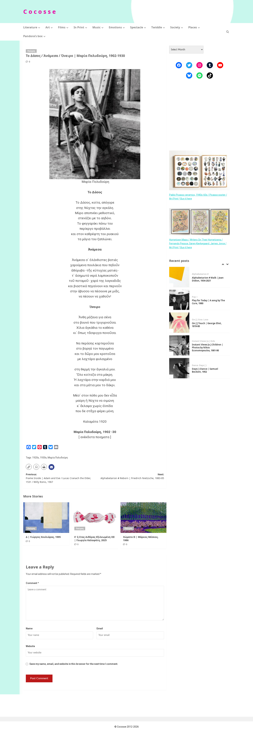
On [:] (194, 319)
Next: (132, 476)
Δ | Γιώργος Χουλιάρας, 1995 (43, 537)
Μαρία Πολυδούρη (58, 457)
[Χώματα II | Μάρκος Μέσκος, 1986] (143, 517)
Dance (195, 365)
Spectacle (136, 27)
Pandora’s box (33, 36)
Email (100, 628)
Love (205, 319)
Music (96, 27)
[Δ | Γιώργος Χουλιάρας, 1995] (46, 517)
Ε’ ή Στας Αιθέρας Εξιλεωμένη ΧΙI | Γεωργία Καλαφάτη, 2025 (94, 538)
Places (192, 27)
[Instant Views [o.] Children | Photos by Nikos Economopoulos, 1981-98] (179, 345)
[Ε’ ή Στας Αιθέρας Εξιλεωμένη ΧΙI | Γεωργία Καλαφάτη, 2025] (95, 517)
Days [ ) (203, 365)
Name (29, 628)
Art (47, 27)
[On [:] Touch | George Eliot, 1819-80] (179, 322)
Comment (32, 583)
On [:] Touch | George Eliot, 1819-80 (207, 325)
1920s (35, 457)
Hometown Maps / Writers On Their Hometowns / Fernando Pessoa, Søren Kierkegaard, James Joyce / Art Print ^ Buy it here (197, 243)
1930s (43, 457)
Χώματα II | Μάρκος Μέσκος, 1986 (140, 538)
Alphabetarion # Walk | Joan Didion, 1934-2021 (208, 279)
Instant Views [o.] (201, 341)
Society (175, 27)
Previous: (58, 478)
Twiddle (156, 27)
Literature (30, 27)
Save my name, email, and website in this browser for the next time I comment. (73, 664)
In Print (79, 27)
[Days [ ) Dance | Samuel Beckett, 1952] (179, 368)
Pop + (195, 297)
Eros (200, 319)
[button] (227, 32)
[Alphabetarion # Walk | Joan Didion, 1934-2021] (179, 277)
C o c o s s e (39, 11)
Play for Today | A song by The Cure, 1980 (208, 302)
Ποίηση (31, 51)
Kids (212, 341)
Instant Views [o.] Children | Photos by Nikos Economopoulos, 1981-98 (207, 347)
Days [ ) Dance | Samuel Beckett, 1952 (205, 370)
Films (61, 27)
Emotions (115, 27)
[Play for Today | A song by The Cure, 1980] (179, 300)
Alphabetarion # (200, 274)
